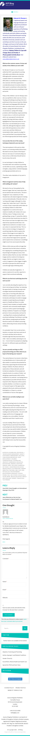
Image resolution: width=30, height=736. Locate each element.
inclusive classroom (18, 465)
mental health (7, 468)
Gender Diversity (7, 658)
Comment (6, 558)
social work (6, 476)
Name (5, 581)
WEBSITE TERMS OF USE (15, 690)
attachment (6, 455)
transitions (20, 478)
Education (20, 452)
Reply (4, 542)
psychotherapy (15, 471)
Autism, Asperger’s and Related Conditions (14, 655)
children (14, 459)
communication (7, 460)
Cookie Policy (9, 688)
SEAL (8, 475)
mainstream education (17, 467)
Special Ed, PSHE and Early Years (12, 665)
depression (12, 462)
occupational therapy (19, 468)
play (19, 470)
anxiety (22, 454)
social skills (22, 475)
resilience (15, 473)
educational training (9, 463)
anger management (13, 454)
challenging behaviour (10, 457)
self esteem (14, 475)
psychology (6, 471)
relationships (7, 473)
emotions (19, 463)
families (5, 465)
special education (16, 476)
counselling (17, 460)
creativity (6, 462)
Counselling (12, 452)
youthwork (6, 479)
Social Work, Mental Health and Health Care (15, 661)
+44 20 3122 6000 (15, 710)
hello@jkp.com (15, 712)
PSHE (23, 470)
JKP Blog (20, 729)
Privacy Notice (21, 688)
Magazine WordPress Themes (11, 732)
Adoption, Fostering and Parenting (12, 652)
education (19, 462)
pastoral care (13, 470)
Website (5, 597)
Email (5, 589)
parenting (6, 470)
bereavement (14, 455)
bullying (21, 455)
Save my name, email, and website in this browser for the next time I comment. (14, 609)
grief (9, 465)
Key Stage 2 (6, 467)
